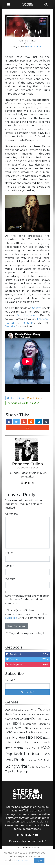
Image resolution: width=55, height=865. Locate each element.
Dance (36, 719)
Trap (48, 767)
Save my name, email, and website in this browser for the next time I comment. (27, 599)
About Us (34, 841)
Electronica (29, 724)
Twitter (9, 322)
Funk (40, 732)
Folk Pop (19, 732)
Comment (12, 513)
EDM (17, 723)
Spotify (36, 308)
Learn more (21, 860)
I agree (39, 860)
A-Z (44, 841)
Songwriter (17, 766)
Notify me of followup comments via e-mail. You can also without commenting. (26, 614)
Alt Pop (38, 709)
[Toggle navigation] (9, 4)
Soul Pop (40, 767)
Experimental (44, 728)
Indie (8, 742)
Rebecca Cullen (34, 46)
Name (9, 552)
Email (9, 565)
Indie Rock (41, 742)
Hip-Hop (18, 737)
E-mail (10, 680)
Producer (33, 753)
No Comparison (27, 315)
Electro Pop (20, 727)
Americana (31, 714)
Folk (8, 732)
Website (10, 326)
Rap (47, 754)
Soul (32, 767)
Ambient (18, 714)
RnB (9, 760)
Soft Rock (44, 760)
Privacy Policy (17, 841)
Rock (19, 759)
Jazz (28, 748)
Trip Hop (22, 771)
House (46, 738)
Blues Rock (45, 714)
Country (25, 718)
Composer (12, 718)
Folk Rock (31, 732)
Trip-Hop (10, 771)
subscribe (11, 617)
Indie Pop (22, 742)
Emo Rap (33, 728)
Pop (45, 747)
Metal (35, 748)
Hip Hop (34, 737)
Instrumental (14, 748)
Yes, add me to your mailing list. (28, 633)
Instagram (28, 322)
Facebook (43, 319)
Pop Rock (13, 754)
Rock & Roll (31, 760)
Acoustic (11, 709)
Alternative (23, 710)
